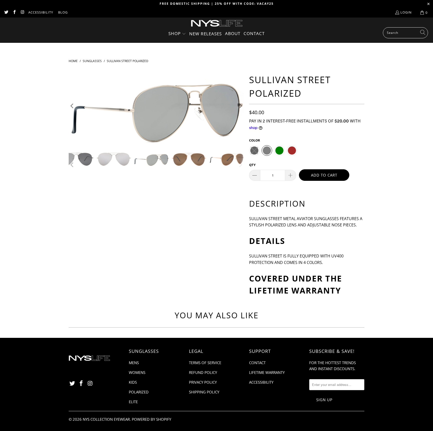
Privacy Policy (203, 382)
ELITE (133, 401)
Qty (252, 165)
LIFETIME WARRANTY (295, 290)
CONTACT (257, 362)
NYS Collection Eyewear (106, 419)
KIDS (133, 382)
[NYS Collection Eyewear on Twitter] (6, 12)
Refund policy (203, 372)
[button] (177, 34)
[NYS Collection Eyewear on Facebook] (14, 12)
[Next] (240, 105)
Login (406, 12)
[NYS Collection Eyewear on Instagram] (22, 12)
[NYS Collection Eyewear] (216, 23)
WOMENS (137, 372)
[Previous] (72, 105)
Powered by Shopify (151, 419)
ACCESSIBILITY (40, 12)
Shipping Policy (204, 391)
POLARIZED (139, 391)
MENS (134, 362)
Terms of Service (205, 362)
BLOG (63, 12)
